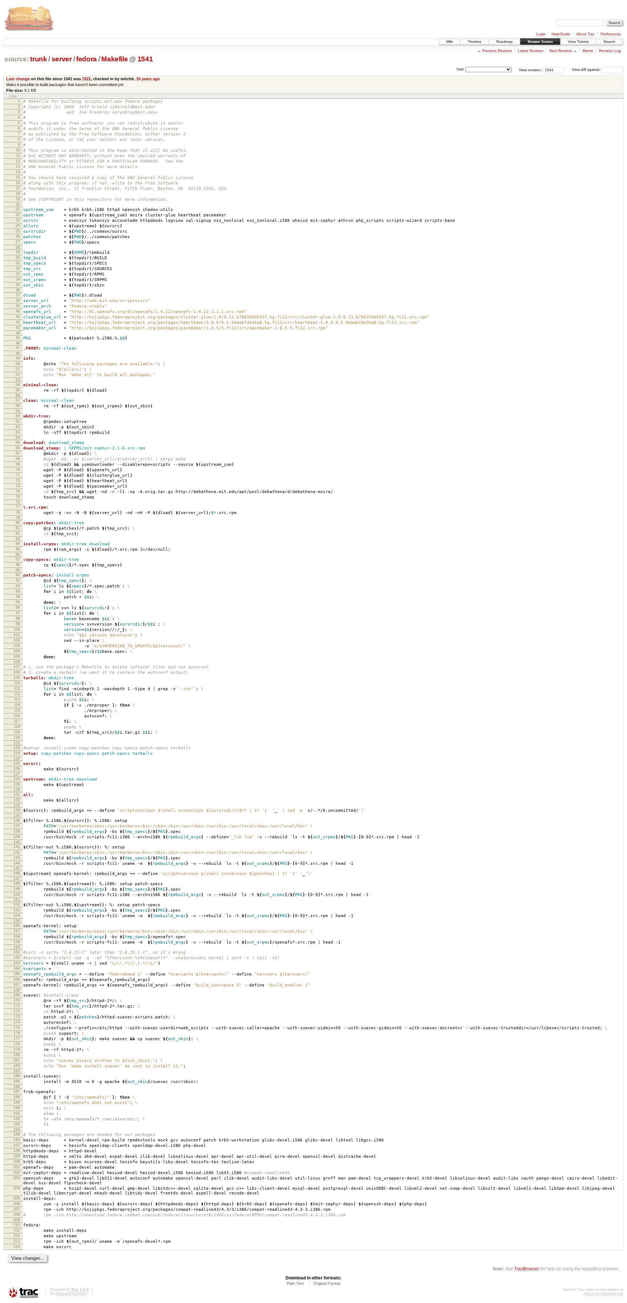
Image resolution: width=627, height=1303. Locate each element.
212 (16, 1235)
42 (18, 322)
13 (18, 166)
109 (16, 677)
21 (18, 209)
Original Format (326, 1283)
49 (18, 358)
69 (18, 464)
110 (17, 683)
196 (16, 1139)
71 (18, 475)
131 (16, 794)
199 (16, 1156)
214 (16, 1246)
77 (18, 507)
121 (16, 743)
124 (16, 758)
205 (16, 1198)
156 (16, 925)
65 (18, 442)
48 (18, 353)
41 (18, 316)
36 (18, 290)
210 (16, 1224)
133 (16, 805)
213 (16, 1241)
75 (18, 496)
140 (16, 842)
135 (16, 815)
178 (16, 1044)
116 (17, 715)
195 (16, 1134)
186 (16, 1086)
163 (16, 963)
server (62, 59)
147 (16, 878)
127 (16, 774)
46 (18, 343)
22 (18, 214)
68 (18, 458)
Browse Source (540, 42)
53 (18, 380)
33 (18, 274)
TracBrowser (526, 1268)
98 (18, 618)
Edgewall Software (71, 1293)
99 (18, 624)
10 (18, 150)
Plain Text (295, 1283)
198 (16, 1150)
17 (18, 188)
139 (16, 836)
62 (18, 426)
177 (16, 1038)
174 (16, 1022)
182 (16, 1065)
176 (16, 1033)
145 (16, 868)
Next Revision (560, 51)
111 (17, 688)
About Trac (585, 34)
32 (18, 268)
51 (18, 369)
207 (16, 1209)
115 (17, 710)
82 (18, 533)
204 (16, 1188)
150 (16, 894)
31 (18, 263)
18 (18, 193)
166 (16, 979)
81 (18, 528)
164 (16, 968)
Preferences (611, 34)
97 (18, 613)
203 (16, 1178)
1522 (86, 79)
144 (16, 863)
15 (18, 177)
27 (18, 242)
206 (16, 1203)
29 (18, 252)
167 (16, 984)
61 (18, 421)
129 (16, 784)
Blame (588, 51)
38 (18, 300)
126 (16, 768)
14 (18, 172)
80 (18, 522)
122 (16, 747)
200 (16, 1161)
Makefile (114, 59)
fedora (86, 59)
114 (17, 705)
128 (16, 779)
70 (18, 469)
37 (18, 295)
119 (17, 732)
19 (18, 199)
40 (18, 311)
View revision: (530, 70)
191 (16, 1113)
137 (16, 825)
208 (16, 1214)
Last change (18, 79)
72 (18, 480)
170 (16, 1000)
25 (18, 231)
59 (18, 411)
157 (16, 931)
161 (16, 952)
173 (16, 1016)
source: (16, 59)
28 (18, 247)
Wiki (449, 42)
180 (16, 1054)
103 (16, 645)
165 (16, 974)
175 (16, 1027)
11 (18, 155)
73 (18, 486)
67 (18, 453)
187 (16, 1091)
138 (16, 831)
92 (18, 585)
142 (16, 852)
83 (18, 539)
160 (16, 947)
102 (16, 640)
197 (16, 1145)
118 (17, 726)
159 (16, 942)
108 (16, 672)
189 (16, 1102)
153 (16, 910)
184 (16, 1076)
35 (18, 284)
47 (18, 348)
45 (18, 337)
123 (16, 753)
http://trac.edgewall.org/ (603, 1293)
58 (18, 405)
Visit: (460, 69)
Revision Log (610, 51)
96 (18, 607)
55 (18, 390)
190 (16, 1107)
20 (18, 204)
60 (18, 416)
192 (16, 1118)
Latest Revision (531, 51)
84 (18, 543)
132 (16, 800)
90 (18, 575)
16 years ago (148, 79)
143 (16, 857)
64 (18, 437)
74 (18, 491)
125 (16, 763)
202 (16, 1172)
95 (18, 602)
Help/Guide (561, 34)
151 (16, 899)
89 (18, 570)
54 (18, 384)
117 (17, 721)
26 (18, 236)
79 (18, 518)
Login (541, 34)
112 (17, 694)
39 (18, 306)
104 (16, 651)
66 (18, 447)
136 (16, 820)
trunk (38, 59)
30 (18, 257)
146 (16, 873)
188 (16, 1097)
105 (16, 656)
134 (16, 810)
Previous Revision (497, 51)
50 (18, 363)
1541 (145, 59)
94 (18, 596)
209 (16, 1220)
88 (18, 564)
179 (16, 1049)
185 (16, 1081)
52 (18, 374)
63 (18, 432)
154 (16, 915)
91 (18, 580)
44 (18, 333)
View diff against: (587, 70)
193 (16, 1124)
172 (16, 1011)
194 (16, 1129)
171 (16, 1005)
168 (16, 990)
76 (18, 502)
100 (16, 629)
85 (18, 549)
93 (18, 591)
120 (16, 737)
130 (16, 789)
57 (18, 400)
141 (16, 846)
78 (18, 512)
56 (18, 395)
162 (16, 957)
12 (18, 161)
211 (17, 1230)
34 (18, 279)
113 (17, 699)
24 (18, 225)
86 (18, 554)
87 (18, 559)
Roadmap (504, 42)
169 (16, 995)
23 (18, 220)
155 (16, 921)
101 (16, 634)
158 (16, 936)
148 (16, 883)
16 (18, 182)
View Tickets (578, 42)
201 (16, 1167)
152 (16, 904)
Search (609, 42)
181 (16, 1060)
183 (16, 1071)
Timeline (474, 42)
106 (16, 662)
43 (18, 327)
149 (16, 889)
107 (16, 666)
